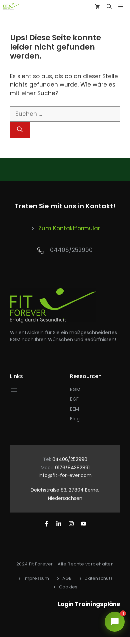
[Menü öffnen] (14, 390)
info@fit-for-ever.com (65, 475)
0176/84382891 (72, 467)
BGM (75, 389)
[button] (109, 6)
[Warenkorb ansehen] (97, 6)
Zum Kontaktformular (69, 228)
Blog (75, 418)
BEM (74, 409)
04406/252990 (71, 250)
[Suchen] (20, 130)
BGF (74, 399)
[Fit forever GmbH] (11, 6)
